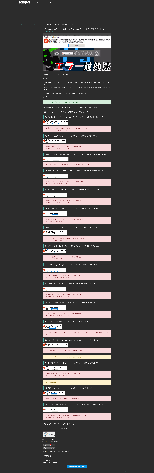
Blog (47, 2)
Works (38, 2)
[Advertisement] (77, 13)
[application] (50, 2)
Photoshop (53, 31)
